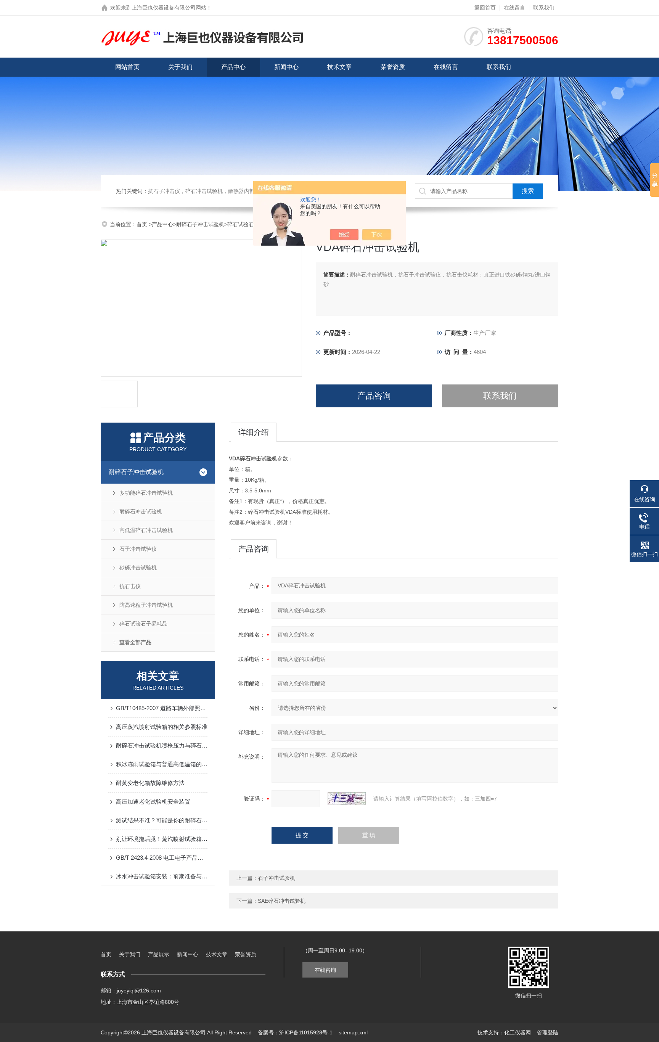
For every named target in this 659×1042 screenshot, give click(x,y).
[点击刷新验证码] (347, 798)
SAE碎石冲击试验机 (281, 901)
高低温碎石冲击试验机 (146, 530)
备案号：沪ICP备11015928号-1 (295, 1032)
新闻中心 (286, 67)
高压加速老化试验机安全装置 (153, 801)
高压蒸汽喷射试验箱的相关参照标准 (161, 727)
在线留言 (514, 8)
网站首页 (127, 67)
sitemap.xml (353, 1032)
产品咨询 (374, 395)
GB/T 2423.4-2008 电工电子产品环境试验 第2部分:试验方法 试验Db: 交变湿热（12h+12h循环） (161, 857)
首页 (143, 224)
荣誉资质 (393, 67)
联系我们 (544, 8)
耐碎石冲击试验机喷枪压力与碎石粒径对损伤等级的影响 (161, 745)
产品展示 (158, 954)
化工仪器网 (517, 1032)
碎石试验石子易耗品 (251, 224)
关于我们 (180, 67)
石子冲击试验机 (276, 878)
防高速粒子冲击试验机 (146, 605)
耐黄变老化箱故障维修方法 (150, 783)
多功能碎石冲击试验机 (146, 493)
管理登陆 (547, 1032)
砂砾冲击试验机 (138, 567)
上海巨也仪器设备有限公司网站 (169, 8)
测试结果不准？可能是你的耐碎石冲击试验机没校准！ (161, 820)
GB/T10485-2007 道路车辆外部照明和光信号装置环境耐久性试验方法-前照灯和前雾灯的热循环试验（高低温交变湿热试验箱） (161, 708)
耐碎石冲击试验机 (140, 511)
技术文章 (339, 67)
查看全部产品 (135, 642)
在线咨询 (325, 970)
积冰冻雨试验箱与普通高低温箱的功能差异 (161, 764)
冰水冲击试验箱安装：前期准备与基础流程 (161, 876)
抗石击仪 (130, 586)
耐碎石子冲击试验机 (200, 224)
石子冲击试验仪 (138, 549)
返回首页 (485, 8)
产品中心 (233, 67)
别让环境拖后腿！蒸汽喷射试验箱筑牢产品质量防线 (161, 839)
